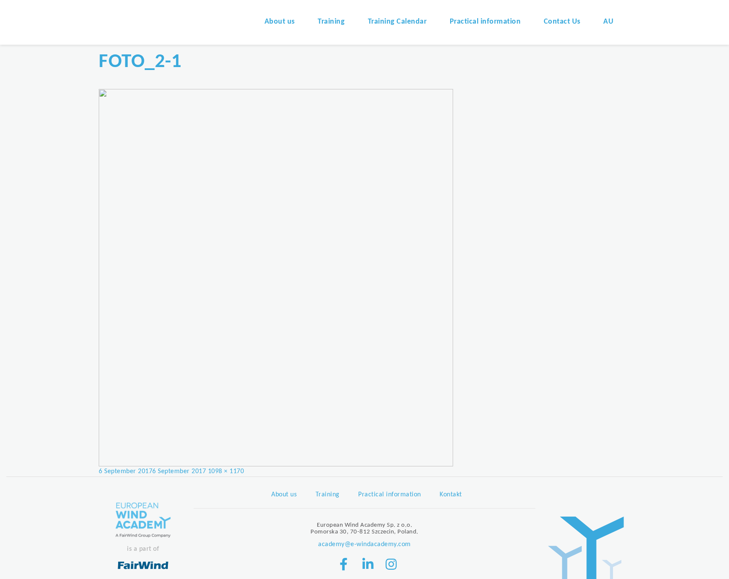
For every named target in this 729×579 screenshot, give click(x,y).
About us (280, 22)
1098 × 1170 (226, 471)
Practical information (485, 22)
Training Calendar (397, 22)
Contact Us (562, 22)
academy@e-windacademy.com (364, 544)
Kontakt (451, 494)
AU (608, 22)
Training (331, 22)
